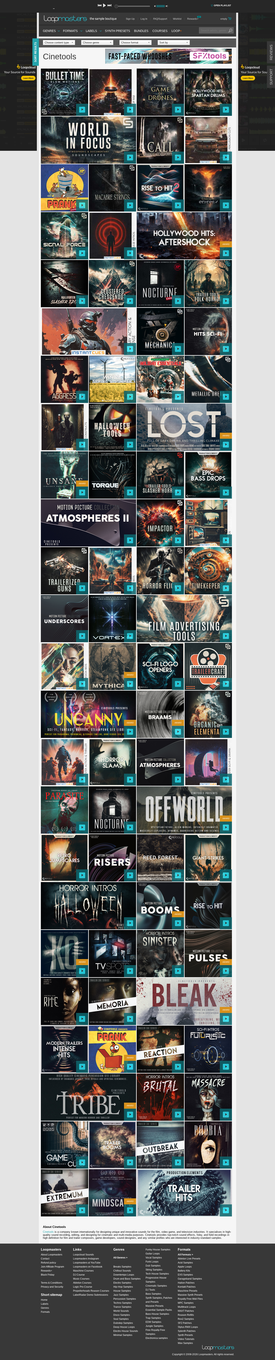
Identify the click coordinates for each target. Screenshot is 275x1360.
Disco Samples (121, 1315)
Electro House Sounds (125, 1331)
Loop (177, 31)
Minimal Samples (122, 1335)
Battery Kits (184, 1270)
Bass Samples (153, 1293)
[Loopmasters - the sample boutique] (81, 19)
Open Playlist (222, 5)
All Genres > (120, 1257)
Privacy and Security (52, 1286)
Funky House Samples (158, 1249)
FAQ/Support (160, 19)
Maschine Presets (187, 1290)
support (271, 77)
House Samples (122, 1290)
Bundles (141, 31)
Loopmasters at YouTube (86, 1262)
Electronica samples (157, 1338)
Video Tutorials (186, 1339)
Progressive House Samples (156, 1279)
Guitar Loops (153, 1253)
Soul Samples (121, 1319)
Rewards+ (192, 19)
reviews (271, 52)
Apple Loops (185, 1266)
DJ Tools (150, 1289)
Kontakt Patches (186, 1286)
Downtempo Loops (123, 1274)
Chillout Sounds (122, 1270)
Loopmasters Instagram (86, 1258)
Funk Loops (152, 1261)
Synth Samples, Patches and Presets (159, 1299)
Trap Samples (153, 1318)
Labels (91, 31)
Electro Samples (122, 1282)
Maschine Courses (83, 1270)
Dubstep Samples (123, 1323)
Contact (45, 1258)
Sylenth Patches (186, 1331)
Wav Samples (185, 1343)
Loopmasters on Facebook (87, 1266)
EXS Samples (185, 1274)
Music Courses (81, 1278)
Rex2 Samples (186, 1319)
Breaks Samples (122, 1266)
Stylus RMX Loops (188, 1327)
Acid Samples (185, 1262)
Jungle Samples (154, 1326)
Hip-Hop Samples (123, 1286)
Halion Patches (186, 1282)
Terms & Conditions (51, 1282)
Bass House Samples (157, 1314)
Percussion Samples (124, 1298)
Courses (159, 31)
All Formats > (185, 1254)
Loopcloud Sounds (83, 1254)
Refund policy (48, 1262)
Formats (70, 31)
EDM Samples (153, 1322)
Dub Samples (153, 1265)
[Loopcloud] (18, 82)
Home (44, 1299)
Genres (49, 31)
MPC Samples (185, 1302)
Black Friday (47, 1274)
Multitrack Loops (187, 1307)
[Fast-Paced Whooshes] (168, 57)
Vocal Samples (154, 1257)
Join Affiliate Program (52, 1266)
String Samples (154, 1269)
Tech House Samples (157, 1273)
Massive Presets (154, 1306)
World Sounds (121, 1311)
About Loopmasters (51, 1254)
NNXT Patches (186, 1311)
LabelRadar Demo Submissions (90, 1294)
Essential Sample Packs (159, 1310)
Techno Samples (122, 1302)
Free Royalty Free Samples (155, 1332)
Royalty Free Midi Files (190, 1298)
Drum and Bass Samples (127, 1278)
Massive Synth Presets (190, 1294)
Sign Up (130, 19)
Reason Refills (186, 1315)
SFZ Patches (185, 1323)
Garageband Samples (190, 1278)
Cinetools (48, 1231)
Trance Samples (122, 1307)
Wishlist (177, 19)
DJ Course (79, 1274)
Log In (144, 19)
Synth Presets (117, 31)
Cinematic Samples (156, 1285)
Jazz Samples (121, 1294)
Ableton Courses (82, 1282)
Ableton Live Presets (189, 1258)
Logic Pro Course (82, 1286)
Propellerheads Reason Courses (91, 1290)
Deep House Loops (124, 1327)
